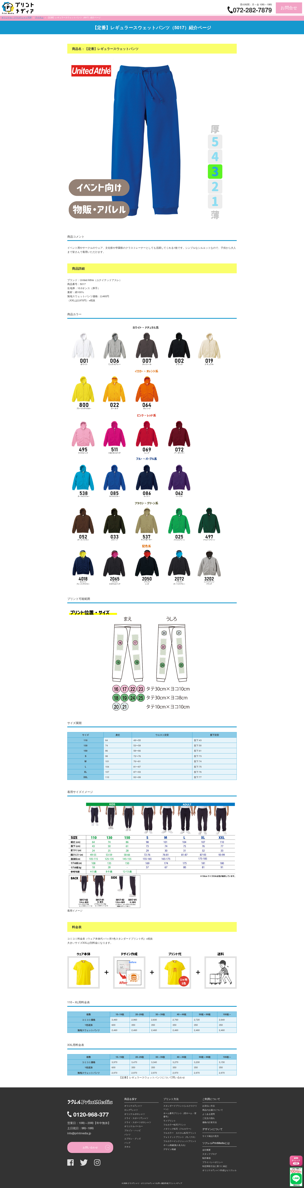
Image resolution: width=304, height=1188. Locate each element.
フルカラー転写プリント (174, 1124)
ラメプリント (169, 1120)
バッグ (127, 1142)
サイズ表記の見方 (210, 1135)
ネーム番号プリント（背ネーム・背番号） (179, 1115)
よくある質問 (208, 1113)
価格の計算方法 (209, 1122)
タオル (127, 1146)
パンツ (127, 1134)
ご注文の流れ (208, 1118)
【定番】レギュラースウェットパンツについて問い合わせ (152, 1077)
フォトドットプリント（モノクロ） (179, 1136)
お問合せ (289, 8)
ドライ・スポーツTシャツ (136, 1118)
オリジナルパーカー (133, 1126)
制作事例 (206, 1157)
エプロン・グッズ (132, 1138)
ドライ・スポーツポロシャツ (137, 1122)
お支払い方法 (208, 1105)
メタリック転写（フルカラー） (177, 1128)
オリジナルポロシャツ (134, 1113)
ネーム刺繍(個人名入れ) (174, 1144)
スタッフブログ (209, 1153)
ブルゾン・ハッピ (132, 1130)
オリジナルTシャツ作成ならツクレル (219, 1170)
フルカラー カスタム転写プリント (179, 1132)
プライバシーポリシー (212, 1162)
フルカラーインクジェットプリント (179, 1141)
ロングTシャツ (131, 1109)
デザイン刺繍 (169, 1149)
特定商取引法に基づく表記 (214, 1166)
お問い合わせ (90, 1147)
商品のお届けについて (212, 1109)
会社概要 (206, 1149)
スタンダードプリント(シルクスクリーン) (180, 1107)
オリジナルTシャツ (133, 1105)
